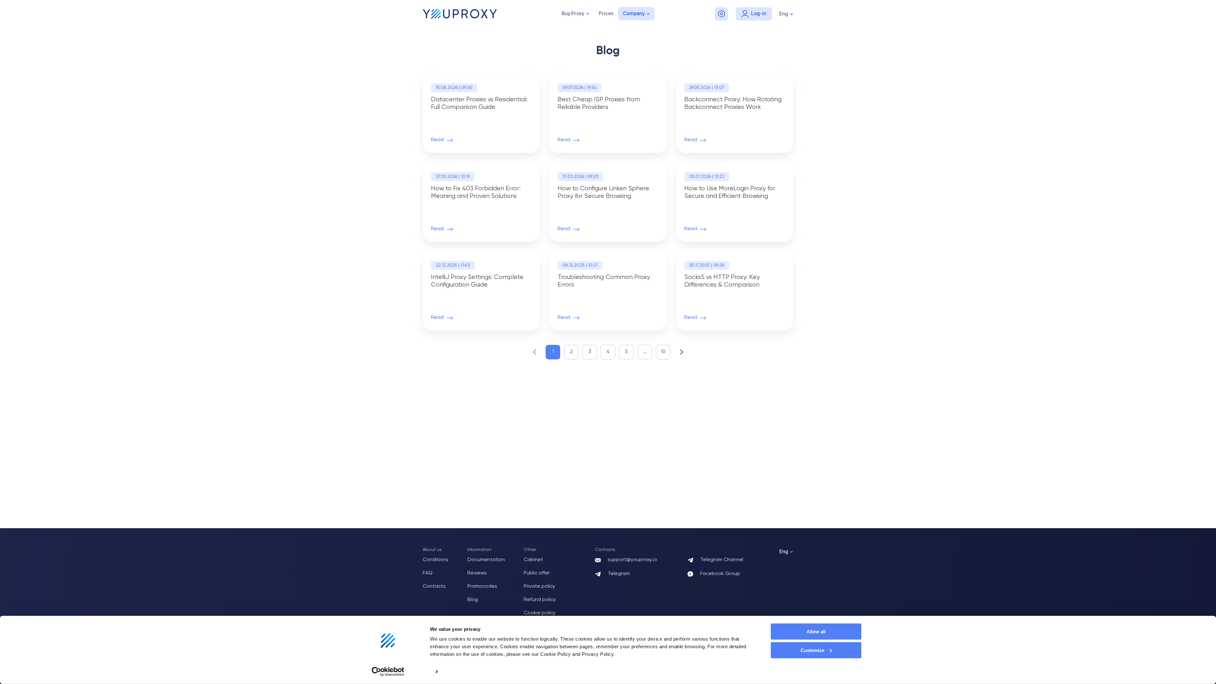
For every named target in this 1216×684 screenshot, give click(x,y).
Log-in (758, 13)
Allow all (816, 631)
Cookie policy (539, 613)
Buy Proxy (573, 13)
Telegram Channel (721, 559)
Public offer (537, 573)
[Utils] (721, 14)
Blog (472, 599)
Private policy (539, 586)
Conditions (435, 559)
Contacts (434, 586)
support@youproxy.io (632, 559)
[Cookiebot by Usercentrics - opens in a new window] (388, 671)
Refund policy (540, 599)
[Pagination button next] (681, 352)
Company (634, 13)
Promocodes (482, 586)
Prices (606, 13)
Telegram (619, 573)
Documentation (486, 559)
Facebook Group (720, 573)
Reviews (477, 573)
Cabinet (533, 559)
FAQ (428, 573)
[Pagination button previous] (534, 352)
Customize (812, 650)
